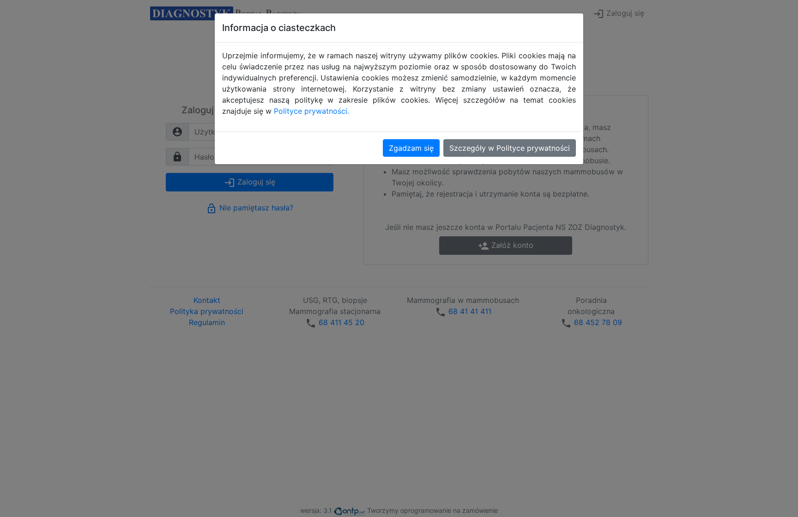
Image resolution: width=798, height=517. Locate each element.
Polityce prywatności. (311, 111)
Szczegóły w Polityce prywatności (509, 148)
